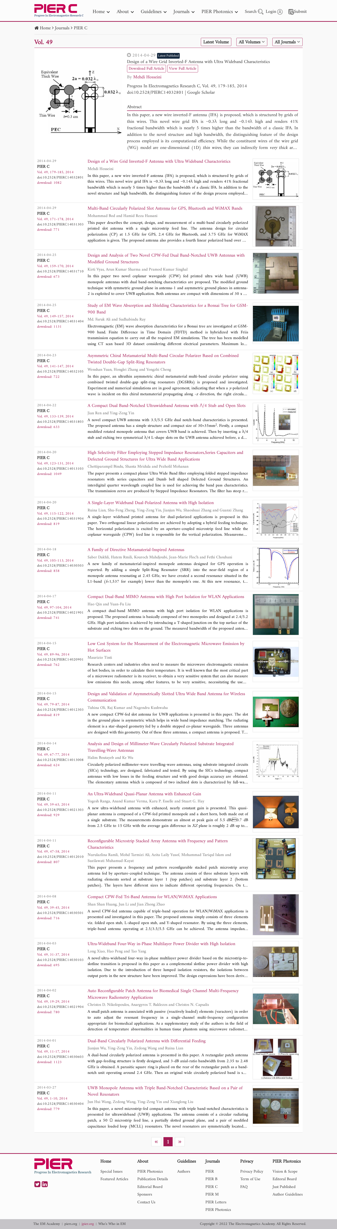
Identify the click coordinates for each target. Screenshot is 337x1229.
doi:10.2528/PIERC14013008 (60, 760)
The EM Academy (46, 1224)
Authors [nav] (183, 1171)
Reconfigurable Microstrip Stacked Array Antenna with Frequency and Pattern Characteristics (158, 844)
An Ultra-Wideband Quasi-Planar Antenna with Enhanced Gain (144, 794)
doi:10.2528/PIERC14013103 (60, 469)
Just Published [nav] (284, 1187)
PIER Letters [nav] (215, 1202)
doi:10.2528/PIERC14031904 (60, 519)
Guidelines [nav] (151, 11)
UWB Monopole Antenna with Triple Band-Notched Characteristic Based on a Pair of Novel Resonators (165, 1091)
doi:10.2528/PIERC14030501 (60, 913)
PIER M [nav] (212, 1194)
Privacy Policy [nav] (251, 1171)
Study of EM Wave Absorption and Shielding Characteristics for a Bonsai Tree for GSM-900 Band (168, 309)
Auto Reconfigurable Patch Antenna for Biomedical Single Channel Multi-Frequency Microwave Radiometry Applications (163, 994)
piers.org (70, 1224)
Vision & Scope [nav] (285, 1171)
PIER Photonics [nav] (217, 11)
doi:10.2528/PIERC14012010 (60, 857)
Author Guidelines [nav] (288, 1194)
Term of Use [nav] (250, 1179)
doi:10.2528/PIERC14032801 (155, 93)
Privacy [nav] (246, 1161)
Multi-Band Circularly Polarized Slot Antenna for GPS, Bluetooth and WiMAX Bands (165, 209)
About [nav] (123, 11)
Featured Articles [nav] (114, 1179)
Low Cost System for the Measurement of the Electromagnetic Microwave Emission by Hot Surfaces (166, 647)
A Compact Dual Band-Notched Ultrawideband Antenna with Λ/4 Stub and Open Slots (167, 406)
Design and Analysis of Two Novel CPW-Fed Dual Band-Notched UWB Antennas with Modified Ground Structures (166, 259)
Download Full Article (146, 68)
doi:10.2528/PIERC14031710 (60, 271)
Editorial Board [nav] (150, 1187)
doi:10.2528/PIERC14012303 (60, 710)
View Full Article (182, 68)
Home (45, 28)
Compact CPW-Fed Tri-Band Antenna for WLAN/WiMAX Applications (152, 897)
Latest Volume (216, 42)
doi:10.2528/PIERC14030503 (60, 565)
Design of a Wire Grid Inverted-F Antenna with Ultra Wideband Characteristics (198, 62)
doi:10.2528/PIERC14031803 (60, 422)
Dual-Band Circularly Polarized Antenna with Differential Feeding (147, 1041)
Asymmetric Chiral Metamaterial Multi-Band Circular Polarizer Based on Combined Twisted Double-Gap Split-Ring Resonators (163, 359)
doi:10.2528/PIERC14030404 (60, 1104)
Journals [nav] (182, 11)
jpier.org (88, 1224)
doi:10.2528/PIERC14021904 (60, 1007)
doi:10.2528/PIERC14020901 (60, 659)
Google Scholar (201, 93)
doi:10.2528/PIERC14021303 (60, 810)
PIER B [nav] (211, 1179)
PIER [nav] (209, 1171)
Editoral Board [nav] (285, 1179)
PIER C (80, 28)
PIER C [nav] (211, 1187)
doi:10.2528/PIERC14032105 (60, 371)
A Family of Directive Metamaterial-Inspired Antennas (136, 550)
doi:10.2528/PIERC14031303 (60, 224)
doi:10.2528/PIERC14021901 (60, 612)
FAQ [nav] (244, 1187)
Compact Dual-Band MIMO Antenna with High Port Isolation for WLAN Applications (166, 597)
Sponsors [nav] (144, 1194)
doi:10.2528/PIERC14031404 (60, 321)
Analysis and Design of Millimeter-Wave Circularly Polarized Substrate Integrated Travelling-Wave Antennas (161, 747)
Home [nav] (99, 11)
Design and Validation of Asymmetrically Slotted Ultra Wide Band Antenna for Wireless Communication (166, 697)
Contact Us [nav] (146, 1202)
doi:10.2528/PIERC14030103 (60, 960)
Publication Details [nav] (152, 1179)
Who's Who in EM (112, 1224)
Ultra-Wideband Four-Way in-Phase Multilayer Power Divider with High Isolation (161, 944)
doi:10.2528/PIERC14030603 (60, 1057)
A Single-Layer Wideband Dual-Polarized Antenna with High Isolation (151, 503)
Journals (62, 28)
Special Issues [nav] (111, 1171)
